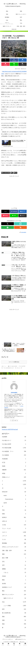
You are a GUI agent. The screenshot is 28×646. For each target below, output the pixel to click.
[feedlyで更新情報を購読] (7, 227)
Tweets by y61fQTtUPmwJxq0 (10, 429)
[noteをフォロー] (20, 223)
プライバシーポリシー (7, 639)
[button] (22, 64)
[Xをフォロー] (7, 223)
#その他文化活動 (6, 172)
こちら (21, 406)
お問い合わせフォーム (20, 639)
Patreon (6, 407)
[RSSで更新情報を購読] (20, 227)
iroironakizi (14, 392)
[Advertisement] (14, 191)
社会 (16, 172)
